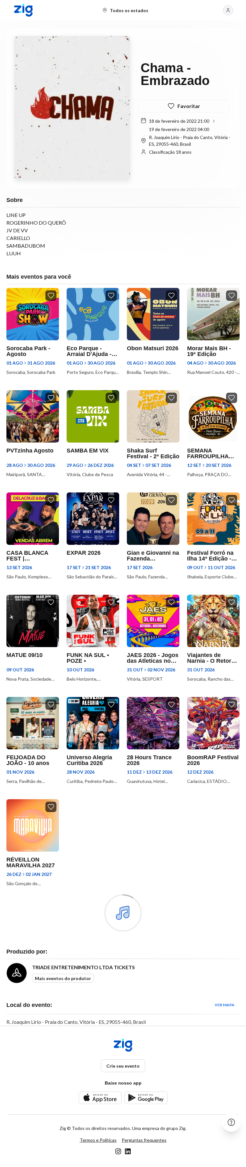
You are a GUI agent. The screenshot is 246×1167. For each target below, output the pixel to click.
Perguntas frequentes (144, 1140)
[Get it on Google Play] (146, 1098)
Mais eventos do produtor (63, 978)
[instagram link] (118, 1151)
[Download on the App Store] (100, 1098)
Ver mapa (224, 1004)
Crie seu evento (123, 1066)
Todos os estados (129, 10)
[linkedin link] (128, 1151)
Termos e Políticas (98, 1140)
